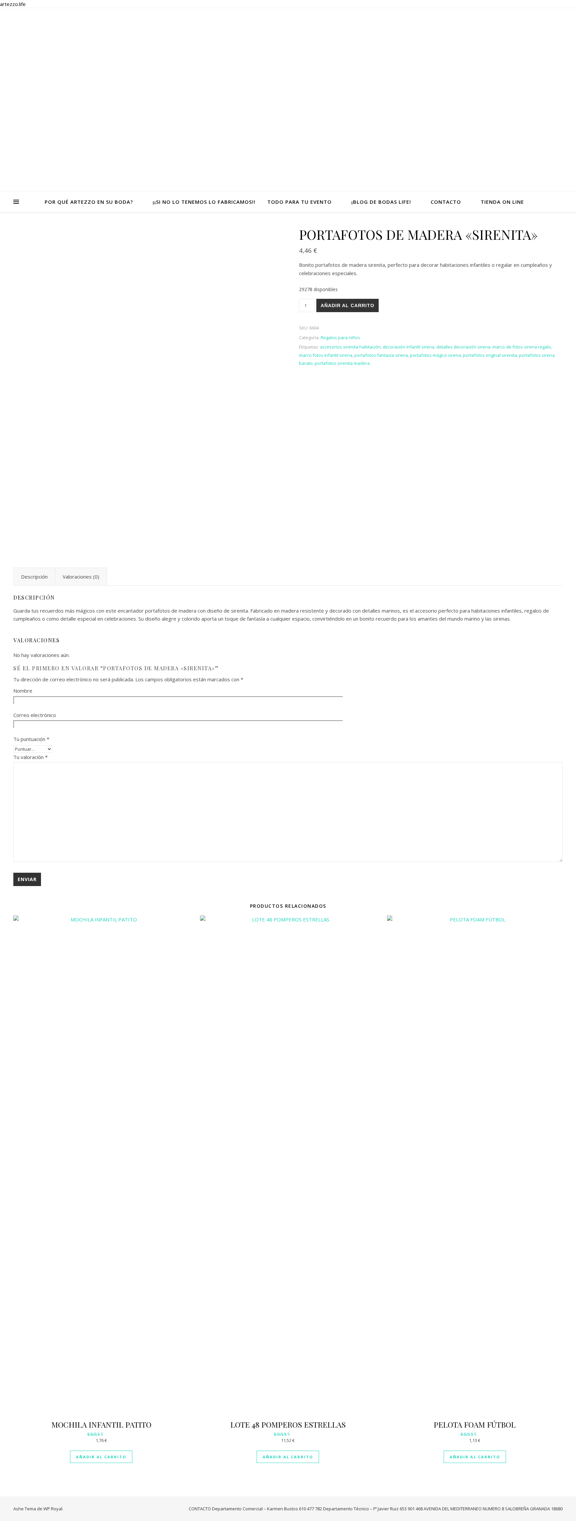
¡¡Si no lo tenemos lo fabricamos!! (204, 201)
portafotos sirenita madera (342, 363)
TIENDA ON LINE (502, 201)
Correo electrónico (34, 715)
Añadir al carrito (347, 305)
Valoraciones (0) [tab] (81, 576)
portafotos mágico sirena (435, 355)
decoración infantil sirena (408, 347)
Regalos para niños (340, 337)
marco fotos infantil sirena (325, 355)
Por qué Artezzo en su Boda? (89, 201)
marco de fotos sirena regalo (521, 347)
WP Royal (52, 1509)
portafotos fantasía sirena (381, 355)
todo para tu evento (299, 201)
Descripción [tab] (34, 576)
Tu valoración (30, 757)
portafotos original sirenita (490, 355)
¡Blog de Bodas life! (381, 201)
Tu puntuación (31, 739)
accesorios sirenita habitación (350, 347)
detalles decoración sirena (463, 347)
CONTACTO (446, 201)
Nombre (22, 690)
